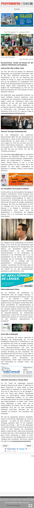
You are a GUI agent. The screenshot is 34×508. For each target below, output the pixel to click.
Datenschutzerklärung (13, 505)
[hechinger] (17, 179)
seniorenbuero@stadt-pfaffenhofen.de (13, 113)
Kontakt (17, 9)
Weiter (29, 446)
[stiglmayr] (17, 122)
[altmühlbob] (17, 19)
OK (30, 505)
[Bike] (17, 280)
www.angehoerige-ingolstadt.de (21, 441)
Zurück (5, 446)
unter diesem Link (17, 154)
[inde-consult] (17, 371)
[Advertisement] (17, 474)
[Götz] (17, 327)
